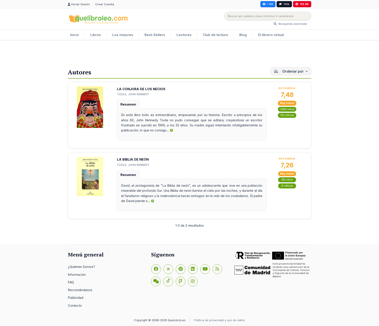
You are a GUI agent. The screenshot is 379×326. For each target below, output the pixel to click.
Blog (243, 35)
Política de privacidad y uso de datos (219, 320)
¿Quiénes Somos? (81, 267)
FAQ (71, 282)
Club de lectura (215, 35)
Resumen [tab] (128, 104)
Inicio (74, 35)
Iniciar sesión (81, 4)
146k (286, 4)
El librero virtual (271, 35)
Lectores (184, 35)
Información (77, 274)
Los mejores (122, 35)
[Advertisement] (189, 54)
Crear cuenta (104, 4)
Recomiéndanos (80, 290)
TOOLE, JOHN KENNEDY (133, 94)
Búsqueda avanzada (292, 23)
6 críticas (287, 185)
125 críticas (287, 115)
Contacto (75, 305)
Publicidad (75, 298)
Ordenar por (293, 71)
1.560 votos (287, 109)
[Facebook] (156, 269)
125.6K (304, 4)
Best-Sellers (155, 35)
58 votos (287, 179)
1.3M (270, 4)
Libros (95, 35)
